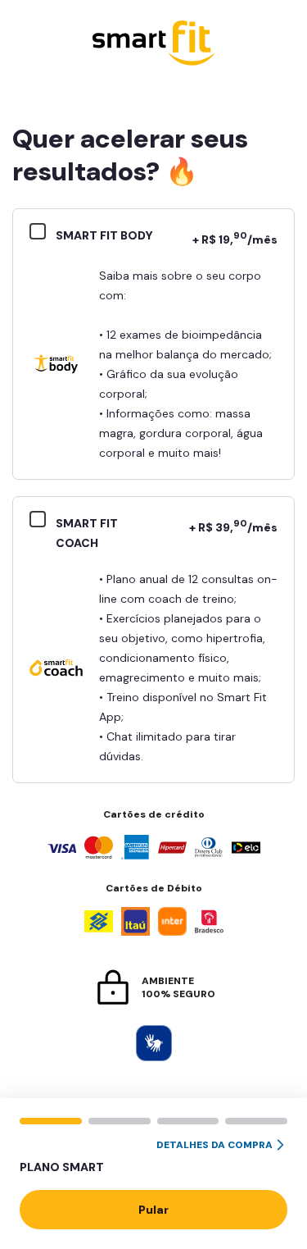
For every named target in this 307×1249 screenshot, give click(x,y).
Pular (153, 1209)
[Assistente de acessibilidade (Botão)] (154, 1043)
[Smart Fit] (154, 45)
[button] (153, 1157)
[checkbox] (42, 234)
